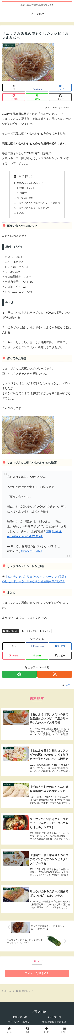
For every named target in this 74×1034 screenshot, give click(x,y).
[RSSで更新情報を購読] (54, 674)
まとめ (20, 212)
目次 (21, 176)
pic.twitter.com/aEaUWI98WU (25, 536)
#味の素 (57, 531)
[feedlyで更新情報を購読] (19, 674)
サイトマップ (54, 1017)
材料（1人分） (27, 188)
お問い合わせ (20, 1017)
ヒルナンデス (30, 631)
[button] (60, 97)
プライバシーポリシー (20, 1022)
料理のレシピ (12, 631)
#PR (48, 531)
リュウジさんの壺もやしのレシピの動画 (38, 203)
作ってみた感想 (25, 198)
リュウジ (46, 631)
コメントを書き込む (37, 973)
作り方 (23, 193)
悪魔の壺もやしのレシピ (30, 183)
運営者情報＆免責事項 (54, 1022)
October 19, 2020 (31, 551)
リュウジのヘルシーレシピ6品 (33, 207)
